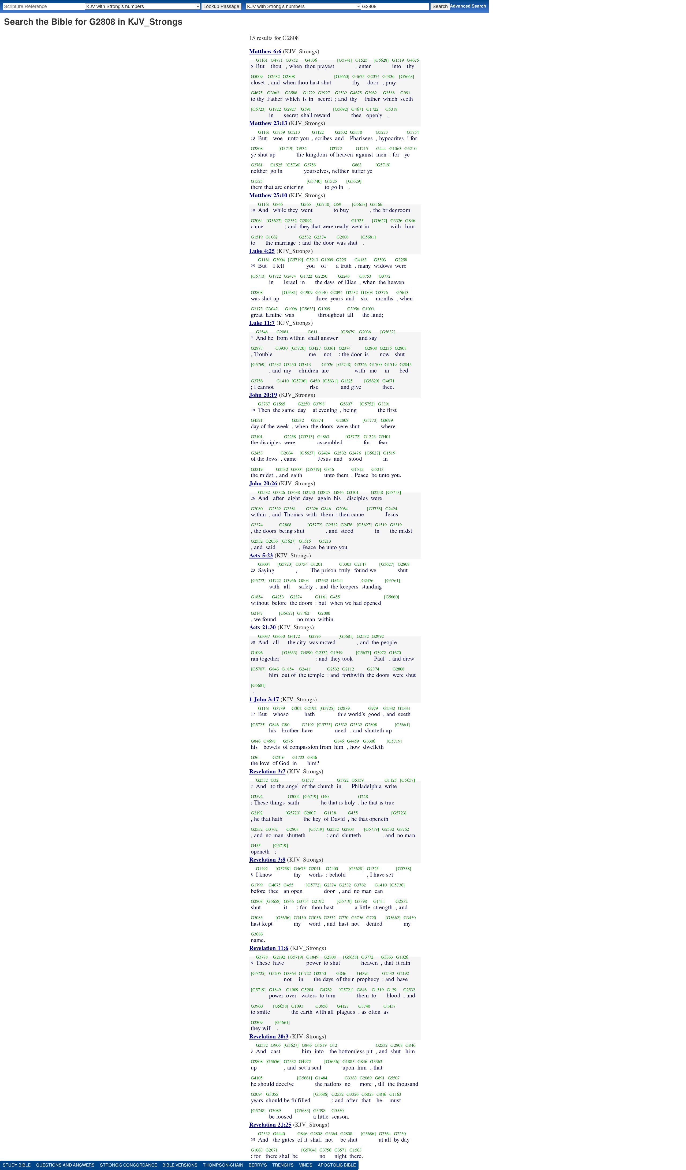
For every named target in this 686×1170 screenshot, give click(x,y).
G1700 (376, 364)
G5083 (257, 918)
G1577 (308, 780)
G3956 (353, 309)
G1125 (391, 780)
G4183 (361, 260)
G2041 (315, 868)
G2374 (373, 76)
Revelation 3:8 (267, 859)
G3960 (257, 1006)
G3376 (382, 292)
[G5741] (344, 60)
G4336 (311, 60)
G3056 (315, 918)
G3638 (294, 492)
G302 (296, 708)
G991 (405, 93)
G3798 (319, 404)
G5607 (346, 404)
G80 (285, 725)
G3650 (279, 636)
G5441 (337, 580)
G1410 (283, 381)
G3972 (380, 652)
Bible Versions (179, 1165)
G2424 (324, 453)
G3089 (275, 1110)
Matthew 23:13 (268, 122)
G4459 (353, 741)
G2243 (344, 276)
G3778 (262, 957)
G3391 (384, 404)
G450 (315, 381)
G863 (357, 165)
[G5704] (308, 1150)
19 (253, 409)
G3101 (257, 436)
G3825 (324, 492)
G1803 (367, 292)
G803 (304, 580)
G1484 (321, 1078)
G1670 (395, 652)
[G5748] (344, 364)
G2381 (290, 509)
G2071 (272, 1150)
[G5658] (359, 204)
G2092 (306, 220)
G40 (325, 796)
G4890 (307, 652)
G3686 (257, 934)
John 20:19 (263, 394)
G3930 (281, 348)
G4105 (257, 1078)
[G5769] (258, 364)
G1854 (257, 597)
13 (253, 138)
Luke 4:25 (262, 250)
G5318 (391, 109)
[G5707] (258, 669)
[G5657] (407, 780)
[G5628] (381, 60)
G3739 (279, 708)
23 (253, 570)
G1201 (317, 564)
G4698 (269, 741)
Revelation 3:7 (267, 771)
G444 (381, 148)
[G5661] (402, 725)
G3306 (369, 741)
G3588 (291, 93)
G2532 (274, 76)
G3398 (361, 901)
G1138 (330, 813)
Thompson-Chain (223, 1165)
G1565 (279, 404)
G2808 (289, 76)
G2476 (355, 453)
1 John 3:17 (264, 699)
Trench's (283, 1165)
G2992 (378, 636)
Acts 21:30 (262, 627)
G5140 (321, 292)
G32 (274, 780)
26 (253, 498)
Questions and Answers (65, 1165)
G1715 (362, 148)
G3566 (376, 204)
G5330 (356, 132)
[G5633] (307, 309)
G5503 (380, 260)
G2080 (257, 509)
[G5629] (353, 181)
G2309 (257, 1022)
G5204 (307, 990)
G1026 (402, 957)
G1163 (395, 1094)
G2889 (344, 708)
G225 (341, 260)
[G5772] (370, 420)
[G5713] (258, 276)
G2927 (324, 93)
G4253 (278, 597)
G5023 (367, 1094)
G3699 (387, 420)
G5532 (341, 725)
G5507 (394, 1078)
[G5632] (388, 332)
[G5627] (274, 220)
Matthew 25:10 (268, 195)
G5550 (337, 1110)
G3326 (396, 220)
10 (253, 210)
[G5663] (406, 76)
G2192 (310, 708)
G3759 (279, 132)
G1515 (357, 469)
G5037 (264, 636)
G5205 (275, 973)
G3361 (330, 348)
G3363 (387, 957)
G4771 (277, 60)
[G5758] (283, 868)
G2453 (257, 453)
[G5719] (286, 148)
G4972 (305, 1061)
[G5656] (283, 918)
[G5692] (340, 109)
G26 (254, 757)
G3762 (303, 613)
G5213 (294, 132)
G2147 (360, 564)
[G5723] (258, 109)
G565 (306, 204)
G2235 (386, 348)
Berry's (258, 1165)
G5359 (358, 780)
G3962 (273, 93)
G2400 (332, 868)
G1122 (318, 132)
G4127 (343, 1006)
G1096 (291, 309)
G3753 (365, 276)
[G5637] (363, 652)
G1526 (328, 364)
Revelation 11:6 (268, 947)
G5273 (382, 132)
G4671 (357, 109)
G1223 (370, 436)
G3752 (292, 60)
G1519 (398, 60)
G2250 (321, 276)
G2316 (279, 757)
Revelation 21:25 (270, 1124)
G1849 (312, 957)
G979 (373, 708)
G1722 (309, 93)
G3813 (305, 364)
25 (253, 265)
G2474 (290, 276)
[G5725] (327, 708)
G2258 (401, 260)
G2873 (257, 348)
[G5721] (346, 990)
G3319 (257, 469)
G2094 (336, 292)
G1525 (361, 60)
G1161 (262, 60)
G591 (306, 109)
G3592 (257, 796)
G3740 (364, 1006)
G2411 (305, 669)
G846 (278, 204)
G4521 (257, 420)
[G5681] (368, 237)
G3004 (279, 260)
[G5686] (321, 1094)
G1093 (368, 309)
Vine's (305, 1165)
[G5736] (293, 165)
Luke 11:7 (262, 322)
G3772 (336, 148)
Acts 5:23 (261, 555)
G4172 (294, 636)
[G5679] (348, 332)
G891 (380, 1078)
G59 (337, 204)
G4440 (279, 1134)
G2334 (404, 708)
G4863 (323, 436)
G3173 (257, 309)
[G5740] (314, 181)
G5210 (410, 148)
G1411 (379, 901)
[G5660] (341, 76)
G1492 (262, 868)
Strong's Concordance (128, 1165)
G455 (335, 597)
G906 (276, 1045)
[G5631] (330, 381)
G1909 (327, 260)
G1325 (347, 381)
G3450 (290, 364)
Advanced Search (468, 6)
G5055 (272, 1094)
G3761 (257, 165)
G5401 (385, 436)
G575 (288, 741)
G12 (333, 1045)
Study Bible (17, 1165)
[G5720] (298, 348)
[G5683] (302, 1110)
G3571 (340, 1150)
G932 (302, 148)
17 (253, 714)
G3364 (331, 1134)
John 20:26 (263, 483)
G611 (313, 332)
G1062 (272, 237)
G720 (344, 918)
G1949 (336, 652)
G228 (363, 796)
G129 (392, 990)
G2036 (365, 332)
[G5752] (367, 404)
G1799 (257, 885)
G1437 (389, 1006)
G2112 (348, 669)
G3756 (310, 165)
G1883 (348, 1061)
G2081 (283, 332)
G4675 (413, 60)
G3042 (272, 309)
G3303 (345, 564)
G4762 (326, 990)
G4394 (363, 973)
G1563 (355, 1150)
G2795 (315, 636)
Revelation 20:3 (268, 1036)
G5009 (257, 76)
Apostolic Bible (337, 1165)
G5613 (402, 292)
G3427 (315, 348)
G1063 (395, 148)
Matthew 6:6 (265, 51)
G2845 (406, 364)
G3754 (413, 132)
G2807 (310, 813)
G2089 (366, 1078)
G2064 (257, 220)
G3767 (264, 404)
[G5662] (393, 918)
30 (253, 642)
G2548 (262, 332)
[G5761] (392, 580)
